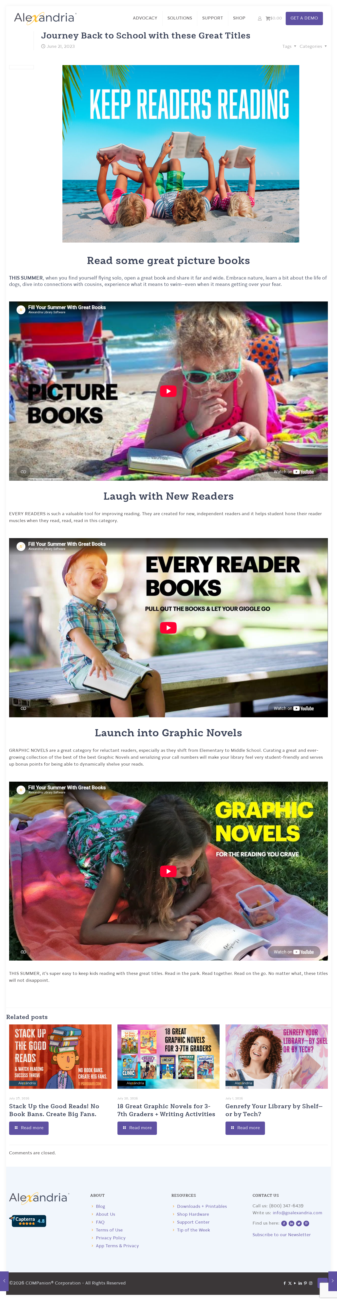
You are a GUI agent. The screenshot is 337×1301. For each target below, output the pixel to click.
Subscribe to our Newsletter (282, 1235)
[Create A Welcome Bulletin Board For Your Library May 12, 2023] (4, 1281)
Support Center (193, 1222)
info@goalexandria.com (297, 1213)
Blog (100, 1207)
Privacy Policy (111, 1238)
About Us (105, 1215)
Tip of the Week (193, 1230)
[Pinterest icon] (305, 1283)
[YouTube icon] (295, 1283)
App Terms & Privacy (117, 1246)
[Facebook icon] (285, 1283)
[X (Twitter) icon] (290, 1283)
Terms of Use (109, 1230)
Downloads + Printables (202, 1207)
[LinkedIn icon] (300, 1283)
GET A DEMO (304, 18)
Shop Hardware (193, 1215)
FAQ (100, 1222)
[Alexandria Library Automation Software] (45, 18)
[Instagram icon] (311, 1283)
